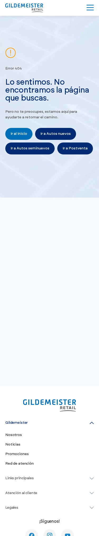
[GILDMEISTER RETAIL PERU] (24, 7)
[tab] (49, 423)
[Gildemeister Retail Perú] (49, 405)
